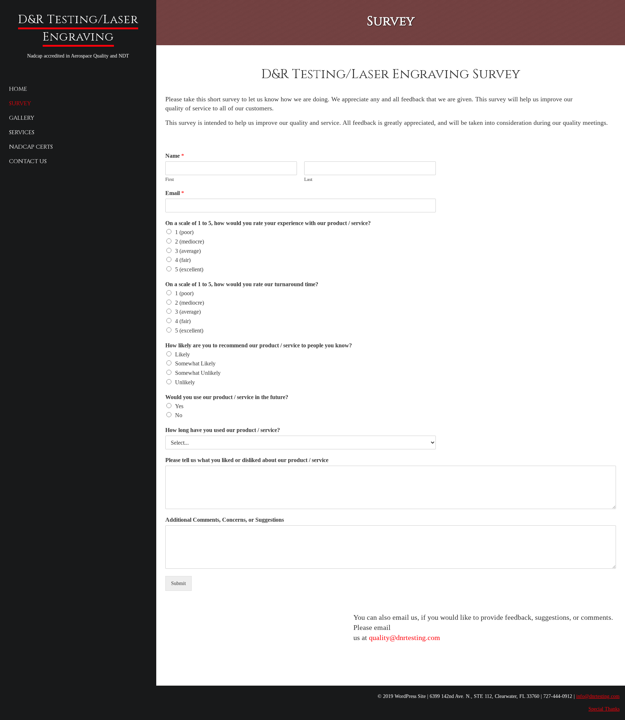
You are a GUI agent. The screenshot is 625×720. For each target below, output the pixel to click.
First (169, 179)
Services (21, 132)
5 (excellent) (189, 269)
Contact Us (28, 161)
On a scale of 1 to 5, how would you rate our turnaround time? (241, 284)
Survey (20, 103)
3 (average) (188, 251)
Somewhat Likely (195, 363)
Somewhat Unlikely (198, 373)
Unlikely (185, 382)
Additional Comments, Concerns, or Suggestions (224, 520)
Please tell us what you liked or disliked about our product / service (246, 460)
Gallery (21, 118)
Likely (182, 354)
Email (174, 193)
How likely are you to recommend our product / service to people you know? (258, 345)
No (178, 415)
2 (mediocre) (189, 241)
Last (308, 179)
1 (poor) (184, 232)
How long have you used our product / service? (222, 430)
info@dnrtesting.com (598, 696)
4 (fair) (183, 260)
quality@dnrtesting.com (404, 637)
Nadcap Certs (31, 147)
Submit (178, 583)
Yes (179, 406)
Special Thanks (604, 709)
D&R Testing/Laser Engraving (78, 28)
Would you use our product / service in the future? (226, 397)
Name (174, 156)
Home (18, 89)
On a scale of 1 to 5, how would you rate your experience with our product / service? (268, 223)
